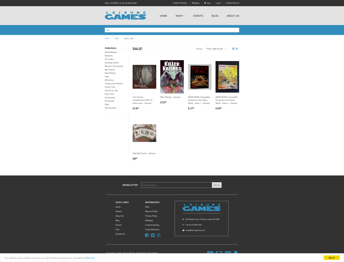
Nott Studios (153, 253)
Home (163, 15)
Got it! (332, 257)
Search (119, 211)
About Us (233, 15)
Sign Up (217, 185)
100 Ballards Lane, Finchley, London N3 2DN (202, 219)
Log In (218, 2)
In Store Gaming (180, 2)
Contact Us (120, 233)
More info (90, 257)
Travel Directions (152, 229)
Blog (215, 15)
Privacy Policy (151, 215)
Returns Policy (151, 211)
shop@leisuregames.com (195, 230)
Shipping (195, 2)
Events (198, 15)
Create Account (232, 2)
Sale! (117, 38)
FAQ (147, 206)
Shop (179, 15)
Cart (117, 229)
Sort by (199, 48)
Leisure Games (128, 253)
